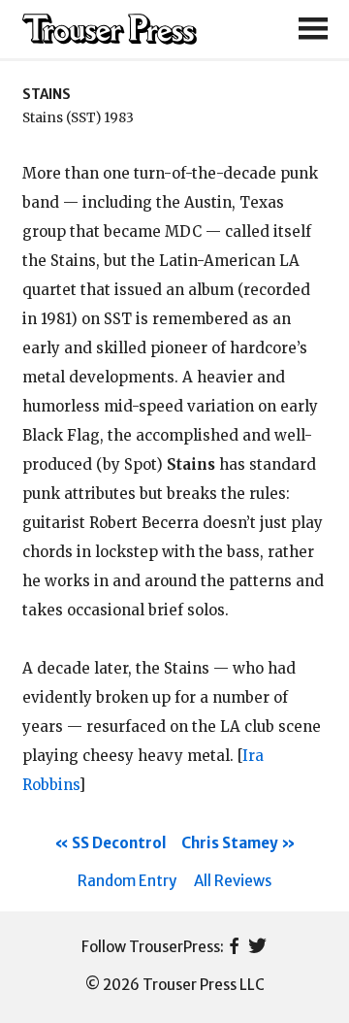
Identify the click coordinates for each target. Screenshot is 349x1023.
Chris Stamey (229, 843)
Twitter (257, 947)
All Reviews (232, 881)
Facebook (234, 947)
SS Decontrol (119, 843)
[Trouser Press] (109, 30)
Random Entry (127, 881)
